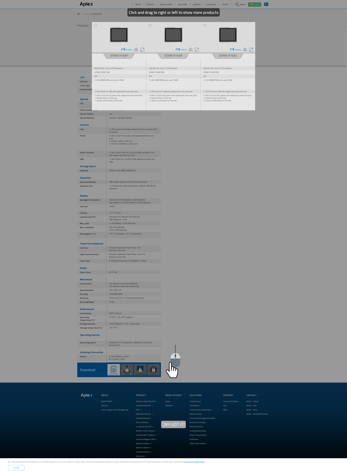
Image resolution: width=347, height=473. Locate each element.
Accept (16, 467)
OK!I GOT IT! (174, 424)
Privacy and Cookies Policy (194, 461)
